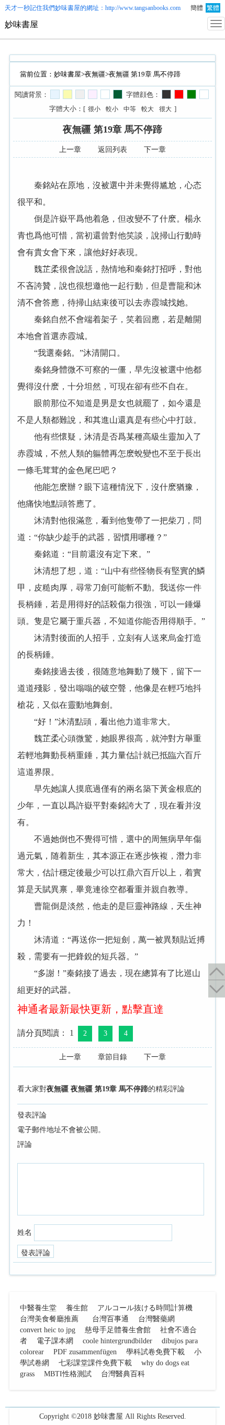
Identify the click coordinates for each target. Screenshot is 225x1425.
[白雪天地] (105, 94)
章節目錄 (112, 1057)
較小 (112, 109)
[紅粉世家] (92, 94)
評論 (24, 1144)
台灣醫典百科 (123, 1374)
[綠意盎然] (117, 94)
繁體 (213, 8)
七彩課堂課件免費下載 (95, 1363)
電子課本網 (55, 1341)
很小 (94, 109)
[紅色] (179, 94)
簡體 (196, 8)
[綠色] (191, 94)
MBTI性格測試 (68, 1374)
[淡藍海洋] (55, 94)
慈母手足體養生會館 (118, 1330)
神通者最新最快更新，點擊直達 (90, 1009)
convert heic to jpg (47, 1330)
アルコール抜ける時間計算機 (145, 1308)
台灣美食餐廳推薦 (49, 1319)
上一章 (70, 150)
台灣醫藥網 (156, 1319)
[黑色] (166, 94)
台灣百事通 (110, 1319)
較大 (147, 109)
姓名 (24, 1232)
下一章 (155, 150)
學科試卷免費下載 (155, 1352)
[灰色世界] (80, 94)
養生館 (77, 1308)
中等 (129, 109)
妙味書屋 (67, 8)
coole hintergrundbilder (117, 1341)
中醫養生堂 (38, 1308)
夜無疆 (95, 74)
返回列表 (112, 150)
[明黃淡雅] (67, 94)
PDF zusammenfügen (85, 1352)
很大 (165, 109)
